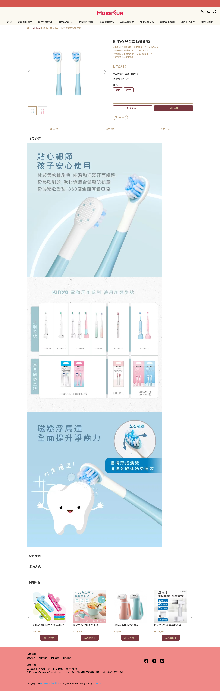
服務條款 (55, 658)
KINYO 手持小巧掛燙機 (126, 625)
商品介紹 (54, 128)
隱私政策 (43, 658)
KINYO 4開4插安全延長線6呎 (48, 625)
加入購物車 (132, 108)
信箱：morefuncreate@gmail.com (44, 672)
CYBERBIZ (98, 683)
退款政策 (31, 658)
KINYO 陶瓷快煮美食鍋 (85, 625)
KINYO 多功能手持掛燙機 (167, 625)
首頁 (9, 21)
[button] (105, 72)
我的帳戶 (67, 658)
